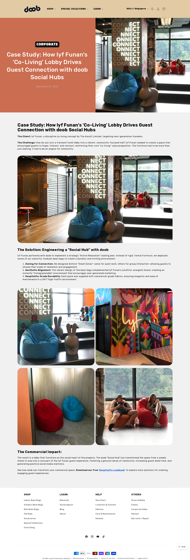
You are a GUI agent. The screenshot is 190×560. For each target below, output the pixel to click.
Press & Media (138, 500)
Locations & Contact (106, 505)
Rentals (135, 514)
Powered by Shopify (62, 558)
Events (134, 505)
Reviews (99, 518)
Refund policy (78, 558)
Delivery (100, 509)
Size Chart (101, 500)
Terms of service (108, 558)
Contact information (126, 558)
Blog (62, 509)
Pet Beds (28, 514)
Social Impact (66, 505)
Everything (29, 527)
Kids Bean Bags (31, 509)
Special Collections (33, 523)
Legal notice (142, 558)
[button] (152, 9)
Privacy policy (92, 558)
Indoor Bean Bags (32, 500)
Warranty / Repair (140, 518)
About (63, 514)
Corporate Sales (139, 509)
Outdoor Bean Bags (33, 505)
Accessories (30, 518)
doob (52, 558)
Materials (64, 500)
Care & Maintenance (105, 514)
